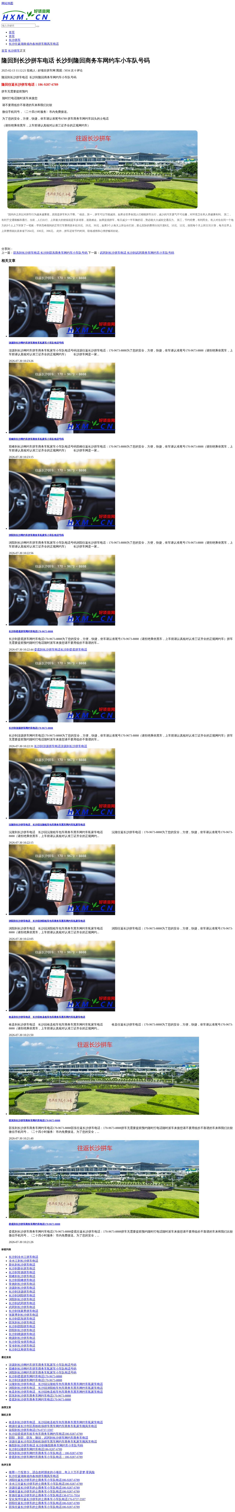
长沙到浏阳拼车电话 (22, 1295)
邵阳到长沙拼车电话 (22, 1330)
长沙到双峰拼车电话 (22, 1280)
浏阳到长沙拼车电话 (22, 1299)
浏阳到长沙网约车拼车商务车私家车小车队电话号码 (36, 535)
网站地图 (7, 3)
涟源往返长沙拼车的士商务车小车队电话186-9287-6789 (44, 1487)
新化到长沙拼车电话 (22, 1264)
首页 (12, 32)
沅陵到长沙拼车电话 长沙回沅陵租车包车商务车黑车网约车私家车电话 (47, 824)
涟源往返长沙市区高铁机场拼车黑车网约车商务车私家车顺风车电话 (53, 1441)
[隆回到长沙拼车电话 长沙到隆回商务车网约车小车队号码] (102, 207)
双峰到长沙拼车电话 (22, 1276)
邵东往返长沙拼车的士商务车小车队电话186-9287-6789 (44, 1507)
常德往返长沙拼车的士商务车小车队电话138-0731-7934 (44, 1495)
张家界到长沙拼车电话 (23, 1314)
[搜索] (37, 26)
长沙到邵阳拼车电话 (22, 1326)
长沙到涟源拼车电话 (47, 746)
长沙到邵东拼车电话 (22, 1318)
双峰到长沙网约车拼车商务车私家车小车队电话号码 (36, 439)
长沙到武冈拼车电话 (22, 1303)
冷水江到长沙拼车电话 (23, 1260)
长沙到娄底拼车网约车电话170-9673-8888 (31, 631)
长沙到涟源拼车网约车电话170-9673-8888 (31, 728)
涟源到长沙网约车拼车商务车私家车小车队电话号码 (36, 342)
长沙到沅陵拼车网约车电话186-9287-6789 (35, 1449)
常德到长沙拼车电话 (22, 1283)
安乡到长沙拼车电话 (22, 1345)
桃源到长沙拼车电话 (22, 1337)
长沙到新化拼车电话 (22, 1268)
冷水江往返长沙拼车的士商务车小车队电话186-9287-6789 (46, 1483)
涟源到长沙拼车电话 (74, 746)
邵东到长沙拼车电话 (22, 1322)
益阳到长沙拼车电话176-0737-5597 (31, 1430)
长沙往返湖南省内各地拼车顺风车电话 (34, 43)
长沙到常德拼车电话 (22, 1272)
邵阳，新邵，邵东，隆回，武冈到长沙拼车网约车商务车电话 (48, 1437)
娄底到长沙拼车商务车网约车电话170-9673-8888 (34, 1224)
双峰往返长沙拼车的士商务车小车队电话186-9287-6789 (44, 1491)
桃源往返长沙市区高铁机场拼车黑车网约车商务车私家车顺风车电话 (53, 1426)
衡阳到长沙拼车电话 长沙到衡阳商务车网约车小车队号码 (46, 1445)
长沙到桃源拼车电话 (22, 1334)
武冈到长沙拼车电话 (22, 1307)
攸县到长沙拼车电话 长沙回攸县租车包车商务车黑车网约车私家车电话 (47, 1017)
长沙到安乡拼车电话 (22, 1341)
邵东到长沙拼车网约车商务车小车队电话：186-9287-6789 (46, 1453)
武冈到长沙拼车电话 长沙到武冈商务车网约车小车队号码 (137, 252)
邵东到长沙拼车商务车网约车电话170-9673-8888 (34, 1120)
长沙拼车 (15, 40)
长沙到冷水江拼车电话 (23, 1256)
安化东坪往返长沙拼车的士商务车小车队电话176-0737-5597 (47, 1499)
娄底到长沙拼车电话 (47, 649)
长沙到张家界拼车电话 (23, 1310)
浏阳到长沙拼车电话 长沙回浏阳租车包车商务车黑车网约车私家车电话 (47, 921)
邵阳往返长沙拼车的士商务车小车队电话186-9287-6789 (44, 1503)
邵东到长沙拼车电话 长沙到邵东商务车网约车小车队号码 (50, 252)
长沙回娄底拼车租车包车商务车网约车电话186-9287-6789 (46, 1433)
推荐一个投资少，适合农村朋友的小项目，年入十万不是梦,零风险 (52, 1472)
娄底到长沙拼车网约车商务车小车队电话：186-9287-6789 (46, 1457)
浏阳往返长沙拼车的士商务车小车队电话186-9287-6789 (44, 1480)
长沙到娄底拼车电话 (74, 649)
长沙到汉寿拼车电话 (22, 1349)
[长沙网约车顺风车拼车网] (25, 22)
